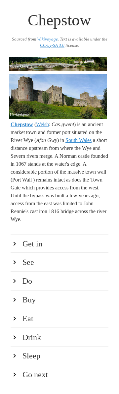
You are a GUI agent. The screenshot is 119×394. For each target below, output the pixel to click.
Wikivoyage (47, 39)
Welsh (42, 124)
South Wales (78, 140)
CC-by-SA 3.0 (52, 45)
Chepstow (22, 124)
